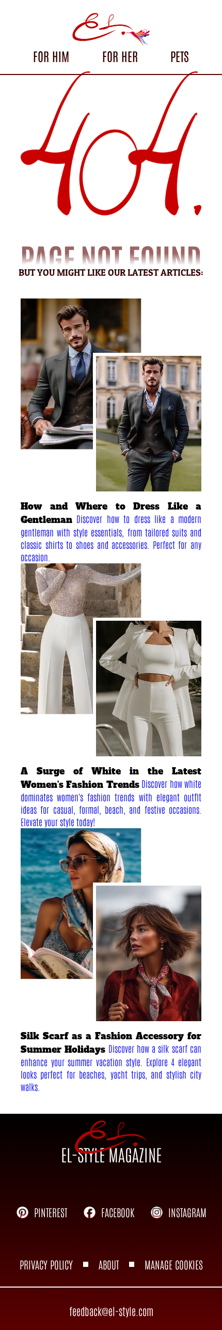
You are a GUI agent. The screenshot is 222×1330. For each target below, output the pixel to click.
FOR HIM (51, 56)
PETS (179, 56)
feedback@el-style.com (111, 1311)
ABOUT (109, 1264)
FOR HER (120, 56)
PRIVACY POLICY (46, 1264)
